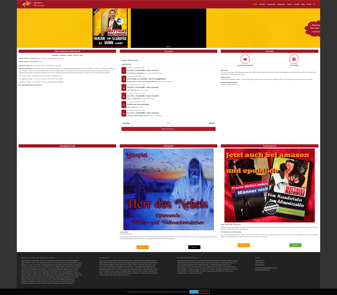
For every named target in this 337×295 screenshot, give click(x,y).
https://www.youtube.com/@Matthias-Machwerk (47, 65)
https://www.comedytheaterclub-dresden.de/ (50, 58)
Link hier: (40, 61)
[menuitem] (255, 4)
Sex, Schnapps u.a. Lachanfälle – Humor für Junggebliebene (146, 79)
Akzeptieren (194, 291)
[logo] (33, 4)
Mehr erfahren (204, 291)
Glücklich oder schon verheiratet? (138, 104)
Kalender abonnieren (167, 129)
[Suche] (314, 4)
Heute (168, 123)
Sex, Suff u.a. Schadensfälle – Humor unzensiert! (143, 70)
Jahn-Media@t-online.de (262, 270)
